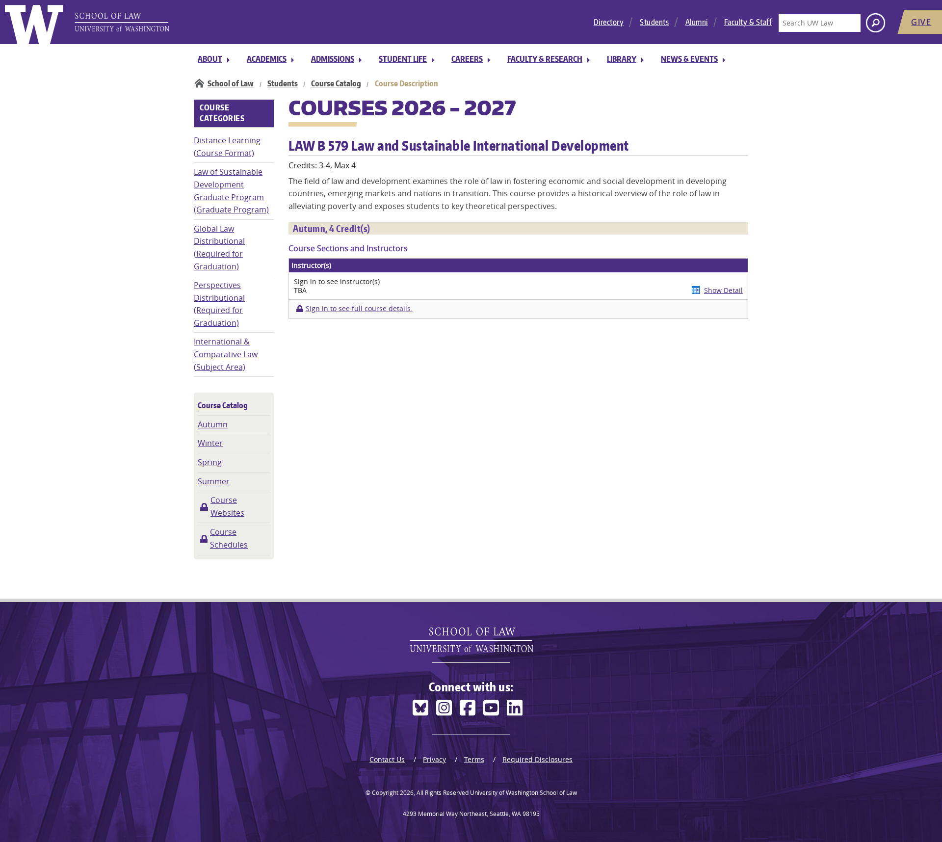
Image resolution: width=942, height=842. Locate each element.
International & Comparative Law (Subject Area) (226, 354)
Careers (467, 59)
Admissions (332, 59)
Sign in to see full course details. (359, 308)
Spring (210, 462)
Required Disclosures (537, 759)
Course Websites (227, 506)
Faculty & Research (544, 59)
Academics (267, 59)
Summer (214, 481)
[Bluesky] (420, 708)
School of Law (231, 83)
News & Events (689, 59)
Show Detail (723, 290)
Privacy (434, 759)
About (210, 59)
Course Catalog (336, 83)
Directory (609, 22)
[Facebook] (467, 708)
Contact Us (387, 759)
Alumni (696, 22)
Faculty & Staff (748, 22)
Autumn (213, 424)
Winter (210, 443)
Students (654, 22)
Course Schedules (229, 538)
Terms (474, 759)
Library (621, 59)
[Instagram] (444, 708)
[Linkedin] (515, 708)
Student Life (403, 59)
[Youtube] (491, 708)
